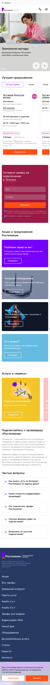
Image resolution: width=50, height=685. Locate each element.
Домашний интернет (13, 589)
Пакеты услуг (9, 595)
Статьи (6, 645)
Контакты (7, 657)
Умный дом (8, 626)
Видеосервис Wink (12, 620)
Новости (6, 651)
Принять (37, 678)
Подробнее (14, 292)
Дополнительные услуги (15, 638)
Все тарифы (8, 582)
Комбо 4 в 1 (8, 607)
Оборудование (10, 632)
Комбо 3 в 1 (8, 601)
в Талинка (9, 180)
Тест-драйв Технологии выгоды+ (13, 96)
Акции (5, 576)
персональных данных (25, 213)
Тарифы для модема (13, 614)
